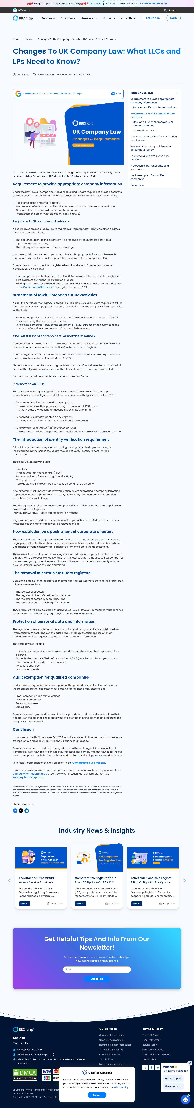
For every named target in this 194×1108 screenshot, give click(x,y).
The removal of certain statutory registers (149, 158)
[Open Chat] (185, 1099)
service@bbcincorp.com (28, 777)
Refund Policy (149, 1045)
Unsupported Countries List (156, 1055)
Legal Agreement (151, 1040)
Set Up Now (153, 18)
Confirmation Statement (38, 287)
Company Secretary (109, 1055)
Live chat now (173, 1086)
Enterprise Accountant (111, 1064)
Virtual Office (106, 1059)
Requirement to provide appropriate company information (152, 101)
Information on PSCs (145, 130)
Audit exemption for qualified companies (147, 177)
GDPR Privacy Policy (152, 1050)
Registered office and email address (155, 107)
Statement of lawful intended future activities (152, 115)
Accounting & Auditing (111, 1050)
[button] (23, 10)
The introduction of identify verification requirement (153, 138)
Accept (97, 1095)
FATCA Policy (149, 1059)
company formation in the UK (31, 773)
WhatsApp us (173, 1078)
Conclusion (137, 185)
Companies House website (88, 762)
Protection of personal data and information (149, 168)
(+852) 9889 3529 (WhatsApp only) (35, 1055)
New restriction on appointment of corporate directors (150, 148)
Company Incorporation (111, 1035)
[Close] (189, 1063)
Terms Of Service (151, 1035)
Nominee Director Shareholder (115, 1045)
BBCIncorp (23, 74)
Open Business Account (111, 1040)
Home (16, 39)
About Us (19, 1038)
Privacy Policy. (121, 1087)
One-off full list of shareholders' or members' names (153, 124)
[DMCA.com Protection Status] (25, 1075)
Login (173, 18)
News (29, 39)
